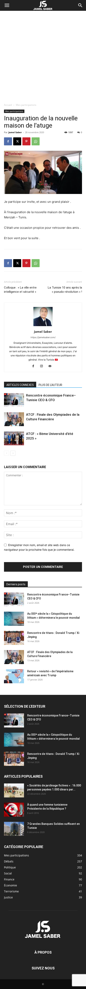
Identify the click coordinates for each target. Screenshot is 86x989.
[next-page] (12, 453)
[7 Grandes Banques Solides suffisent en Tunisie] (14, 829)
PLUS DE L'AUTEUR (50, 385)
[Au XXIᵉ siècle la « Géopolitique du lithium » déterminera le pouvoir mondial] (14, 619)
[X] (17, 141)
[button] (6, 5)
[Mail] (51, 366)
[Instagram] (43, 366)
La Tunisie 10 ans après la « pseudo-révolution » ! (65, 290)
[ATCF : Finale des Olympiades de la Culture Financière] (14, 419)
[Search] (80, 5)
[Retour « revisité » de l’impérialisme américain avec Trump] (14, 676)
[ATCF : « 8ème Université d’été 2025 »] (14, 438)
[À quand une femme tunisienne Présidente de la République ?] (14, 810)
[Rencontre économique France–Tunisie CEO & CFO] (14, 400)
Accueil (8, 105)
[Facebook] (8, 141)
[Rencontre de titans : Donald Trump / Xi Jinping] (14, 638)
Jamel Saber (15, 132)
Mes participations (26, 105)
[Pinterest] (26, 141)
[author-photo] (43, 326)
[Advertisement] (43, 56)
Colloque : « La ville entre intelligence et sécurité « (20, 290)
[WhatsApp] (36, 141)
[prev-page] (6, 453)
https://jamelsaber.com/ (43, 337)
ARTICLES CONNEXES (20, 385)
